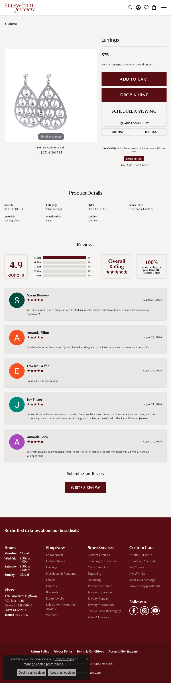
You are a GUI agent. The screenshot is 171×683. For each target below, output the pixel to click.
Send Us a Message (142, 579)
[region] (50, 95)
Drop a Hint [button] (134, 95)
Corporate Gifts (98, 567)
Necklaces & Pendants (61, 573)
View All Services (99, 617)
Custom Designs (99, 554)
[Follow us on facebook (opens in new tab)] (133, 610)
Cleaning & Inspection (103, 561)
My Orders (136, 567)
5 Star (37, 257)
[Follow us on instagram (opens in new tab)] (144, 610)
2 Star (37, 271)
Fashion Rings (55, 561)
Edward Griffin (38, 365)
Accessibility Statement (124, 651)
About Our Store (140, 554)
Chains (50, 579)
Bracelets (52, 592)
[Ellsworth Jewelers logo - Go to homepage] (20, 7)
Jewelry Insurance (100, 592)
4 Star (37, 262)
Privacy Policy (62, 651)
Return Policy (40, 651)
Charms (51, 586)
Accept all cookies (62, 672)
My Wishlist (137, 573)
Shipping (118, 132)
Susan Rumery (38, 295)
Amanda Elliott (38, 332)
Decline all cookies (32, 672)
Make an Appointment (144, 586)
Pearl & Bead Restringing (104, 610)
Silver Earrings (54, 209)
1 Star (37, 275)
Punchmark (93, 673)
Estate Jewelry (55, 598)
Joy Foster (34, 399)
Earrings (12, 24)
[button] (130, 7)
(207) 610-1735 (50, 152)
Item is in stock (134, 158)
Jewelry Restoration (101, 604)
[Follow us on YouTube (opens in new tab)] (155, 610)
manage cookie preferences (43, 664)
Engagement (54, 554)
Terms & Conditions (90, 651)
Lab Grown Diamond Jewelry (60, 606)
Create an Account (142, 561)
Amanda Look (37, 436)
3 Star (37, 266)
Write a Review (85, 487)
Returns (151, 132)
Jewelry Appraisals (100, 586)
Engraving (94, 573)
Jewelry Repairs (98, 598)
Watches (51, 614)
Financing (94, 579)
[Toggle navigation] (164, 7)
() (90, 257)
